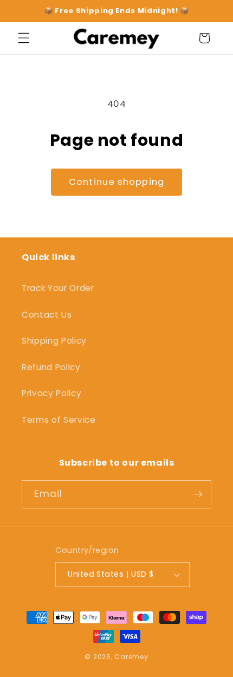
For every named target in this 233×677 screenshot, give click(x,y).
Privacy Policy (51, 393)
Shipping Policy (54, 340)
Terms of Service (59, 419)
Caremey (131, 656)
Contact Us (47, 314)
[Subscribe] (198, 494)
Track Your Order (58, 288)
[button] (24, 38)
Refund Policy (51, 367)
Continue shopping (116, 182)
